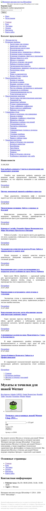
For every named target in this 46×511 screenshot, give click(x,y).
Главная (8, 22)
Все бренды (5, 394)
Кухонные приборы (12, 42)
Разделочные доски (17, 70)
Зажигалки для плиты (18, 46)
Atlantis (13, 394)
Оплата (8, 28)
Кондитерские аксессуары (20, 48)
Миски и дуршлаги (17, 60)
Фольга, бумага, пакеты (19, 76)
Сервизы (13, 128)
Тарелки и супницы (17, 136)
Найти (4, 12)
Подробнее (5, 185)
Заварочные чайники (18, 102)
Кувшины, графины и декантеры (22, 118)
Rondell (39, 394)
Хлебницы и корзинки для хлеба (22, 156)
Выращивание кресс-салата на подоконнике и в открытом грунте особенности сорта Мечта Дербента (22, 270)
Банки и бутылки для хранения (21, 142)
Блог (7, 24)
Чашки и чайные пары (18, 138)
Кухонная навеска (16, 50)
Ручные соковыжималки (19, 104)
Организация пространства (20, 66)
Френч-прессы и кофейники (20, 108)
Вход (7, 16)
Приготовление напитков (15, 96)
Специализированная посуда (21, 92)
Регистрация (10, 18)
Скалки (13, 72)
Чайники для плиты (17, 110)
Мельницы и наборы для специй (22, 122)
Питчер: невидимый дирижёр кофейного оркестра (21, 191)
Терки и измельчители (18, 74)
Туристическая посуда (18, 94)
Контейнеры (14, 146)
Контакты (9, 30)
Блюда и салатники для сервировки (23, 114)
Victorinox (16, 396)
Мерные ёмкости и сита (19, 58)
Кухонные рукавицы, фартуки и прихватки (26, 56)
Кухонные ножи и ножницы (20, 54)
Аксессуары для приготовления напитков (26, 98)
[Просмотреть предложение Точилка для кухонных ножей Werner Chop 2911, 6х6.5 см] (13, 411)
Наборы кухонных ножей (19, 64)
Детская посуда (11, 40)
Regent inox (32, 394)
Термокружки (15, 150)
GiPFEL (19, 394)
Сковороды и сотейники (19, 90)
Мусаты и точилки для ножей (21, 62)
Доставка (8, 26)
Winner (28, 396)
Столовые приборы (17, 134)
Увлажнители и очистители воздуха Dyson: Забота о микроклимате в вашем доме (22, 250)
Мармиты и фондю (17, 120)
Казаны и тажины (16, 80)
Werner (22, 396)
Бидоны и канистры (17, 144)
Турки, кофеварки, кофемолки (21, 106)
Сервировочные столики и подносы (23, 130)
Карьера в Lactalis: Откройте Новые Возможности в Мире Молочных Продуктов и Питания (22, 229)
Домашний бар (15, 100)
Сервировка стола (12, 112)
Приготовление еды (13, 78)
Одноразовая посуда (17, 124)
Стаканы (13, 132)
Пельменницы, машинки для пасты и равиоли (27, 68)
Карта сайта (9, 32)
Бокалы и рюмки (16, 116)
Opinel (25, 394)
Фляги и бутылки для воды (20, 154)
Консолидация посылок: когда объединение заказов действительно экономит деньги (21, 313)
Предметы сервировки (18, 126)
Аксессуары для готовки (19, 44)
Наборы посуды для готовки (20, 86)
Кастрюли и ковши (17, 82)
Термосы (13, 152)
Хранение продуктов (13, 140)
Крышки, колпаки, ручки (19, 84)
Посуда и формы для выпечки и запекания (26, 88)
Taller (3, 396)
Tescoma (8, 396)
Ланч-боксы (14, 148)
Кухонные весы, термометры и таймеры (25, 52)
